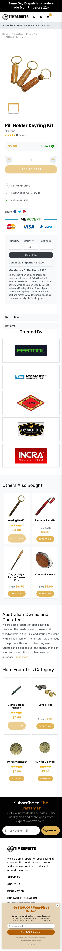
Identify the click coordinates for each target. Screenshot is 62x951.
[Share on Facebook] (15, 212)
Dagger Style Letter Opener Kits (16, 577)
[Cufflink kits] (45, 691)
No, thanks (31, 944)
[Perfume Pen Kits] (45, 506)
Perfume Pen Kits (45, 520)
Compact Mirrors (45, 574)
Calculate (31, 255)
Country (29, 240)
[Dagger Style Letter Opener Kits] (17, 560)
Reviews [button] (10, 325)
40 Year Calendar (17, 761)
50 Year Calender (45, 761)
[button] (47, 17)
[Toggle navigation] (56, 17)
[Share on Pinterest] (24, 212)
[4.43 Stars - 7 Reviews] (16, 766)
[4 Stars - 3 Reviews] (45, 766)
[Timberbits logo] (15, 17)
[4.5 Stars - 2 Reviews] (16, 712)
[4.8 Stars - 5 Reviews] (16, 525)
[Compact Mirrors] (45, 560)
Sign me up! (50, 830)
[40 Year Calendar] (17, 747)
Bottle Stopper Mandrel (17, 706)
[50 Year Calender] (45, 747)
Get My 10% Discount (31, 932)
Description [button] (12, 317)
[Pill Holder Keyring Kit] (31, 72)
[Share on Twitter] (20, 212)
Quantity (14, 240)
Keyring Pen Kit (17, 520)
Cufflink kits (45, 704)
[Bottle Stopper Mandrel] (17, 691)
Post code (46, 240)
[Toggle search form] (34, 17)
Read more (21, 657)
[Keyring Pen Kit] (17, 506)
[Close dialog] (57, 905)
